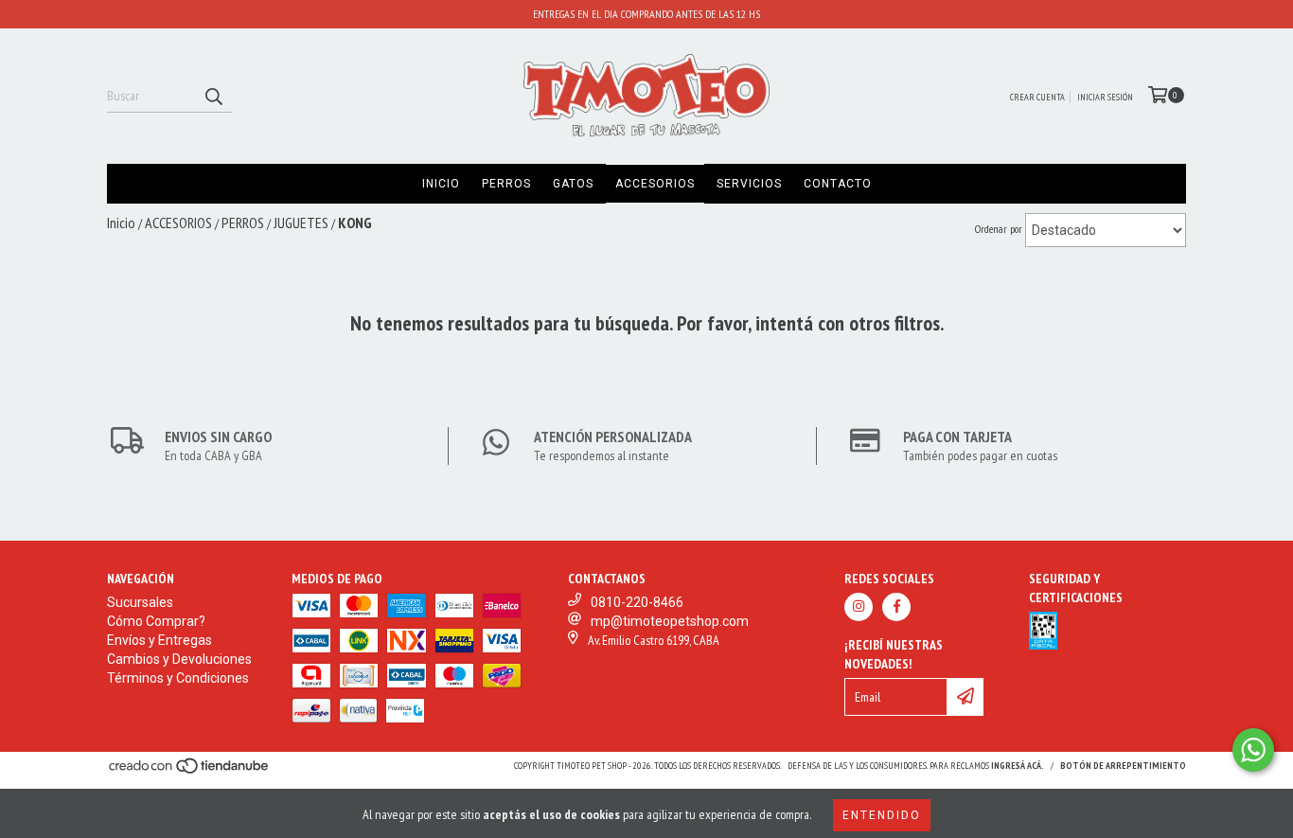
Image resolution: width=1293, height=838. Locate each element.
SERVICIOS (749, 183)
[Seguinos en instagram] (858, 607)
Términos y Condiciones (178, 678)
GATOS (573, 183)
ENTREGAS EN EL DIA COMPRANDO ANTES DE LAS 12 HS (646, 14)
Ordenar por (998, 229)
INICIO (441, 183)
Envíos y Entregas (159, 640)
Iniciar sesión (1105, 97)
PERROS (506, 183)
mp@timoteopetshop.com (670, 621)
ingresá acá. (1017, 765)
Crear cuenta (1037, 97)
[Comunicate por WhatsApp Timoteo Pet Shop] (1253, 750)
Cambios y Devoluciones (179, 659)
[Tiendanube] (190, 771)
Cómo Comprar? (156, 621)
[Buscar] (213, 96)
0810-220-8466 (637, 602)
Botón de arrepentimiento (1123, 765)
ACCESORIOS (655, 183)
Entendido (881, 815)
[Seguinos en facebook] (896, 607)
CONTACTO (838, 183)
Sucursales (140, 602)
